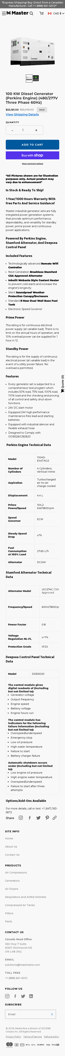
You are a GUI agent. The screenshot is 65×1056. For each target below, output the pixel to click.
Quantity (12, 122)
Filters (9, 913)
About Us (11, 846)
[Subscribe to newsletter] (52, 1014)
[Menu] (3, 13)
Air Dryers (11, 888)
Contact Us (12, 854)
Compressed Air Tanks (20, 905)
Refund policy (51, 1036)
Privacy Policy (13, 1036)
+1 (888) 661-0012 (16, 978)
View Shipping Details (22, 114)
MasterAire (21, 1028)
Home (9, 838)
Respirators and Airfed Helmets (25, 897)
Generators (12, 880)
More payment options (32, 163)
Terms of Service (32, 1036)
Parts (8, 921)
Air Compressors (16, 872)
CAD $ (57, 13)
